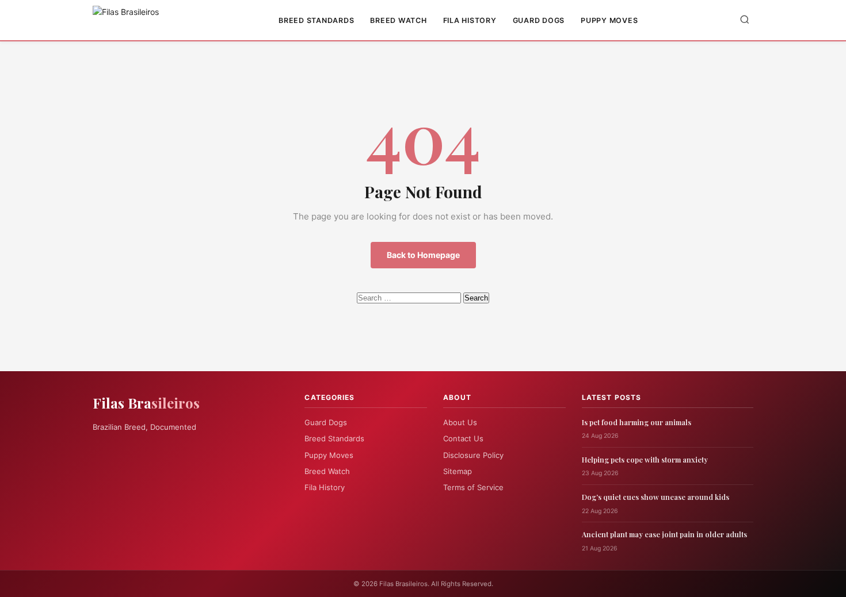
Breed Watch (398, 20)
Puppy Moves (609, 20)
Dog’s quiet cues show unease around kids (655, 497)
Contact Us (463, 438)
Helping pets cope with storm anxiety (645, 459)
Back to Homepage (423, 255)
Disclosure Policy (473, 455)
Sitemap (457, 471)
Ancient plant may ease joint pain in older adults (664, 534)
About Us (460, 422)
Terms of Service (473, 487)
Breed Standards (316, 20)
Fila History (470, 20)
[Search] (744, 20)
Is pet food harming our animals (636, 422)
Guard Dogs (539, 20)
